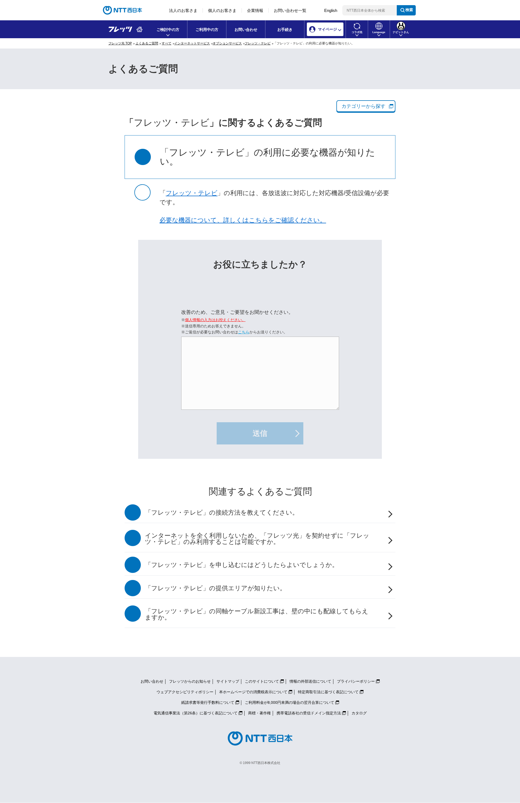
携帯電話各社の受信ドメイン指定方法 (309, 713)
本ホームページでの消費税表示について (253, 692)
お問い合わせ (246, 29)
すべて (166, 43)
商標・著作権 (259, 713)
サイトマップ (227, 681)
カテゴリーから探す (363, 106)
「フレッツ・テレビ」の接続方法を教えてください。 (221, 512)
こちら (243, 332)
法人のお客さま (183, 10)
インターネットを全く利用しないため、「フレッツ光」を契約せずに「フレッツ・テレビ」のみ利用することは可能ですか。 (257, 538)
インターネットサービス (192, 43)
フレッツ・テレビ (258, 43)
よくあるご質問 (146, 43)
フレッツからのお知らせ (190, 681)
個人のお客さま (222, 10)
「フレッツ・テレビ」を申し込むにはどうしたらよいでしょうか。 (241, 565)
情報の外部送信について (310, 681)
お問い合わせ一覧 (290, 10)
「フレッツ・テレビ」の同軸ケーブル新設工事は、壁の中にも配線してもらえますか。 (256, 614)
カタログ (359, 713)
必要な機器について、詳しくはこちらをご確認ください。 (243, 220)
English (330, 10)
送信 (260, 433)
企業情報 (255, 10)
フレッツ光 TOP (120, 43)
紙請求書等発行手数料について (207, 702)
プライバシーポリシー (356, 681)
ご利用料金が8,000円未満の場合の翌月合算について (289, 702)
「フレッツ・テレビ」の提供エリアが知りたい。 (215, 588)
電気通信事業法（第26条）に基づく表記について (196, 713)
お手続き (284, 29)
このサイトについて (262, 681)
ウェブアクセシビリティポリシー (185, 692)
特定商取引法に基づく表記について (328, 692)
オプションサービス (227, 43)
